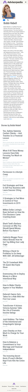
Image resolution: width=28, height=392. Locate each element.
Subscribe (14, 388)
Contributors (23, 386)
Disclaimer (4, 386)
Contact (17, 386)
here (11, 119)
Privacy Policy (11, 386)
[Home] (13, 2)
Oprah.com (13, 76)
